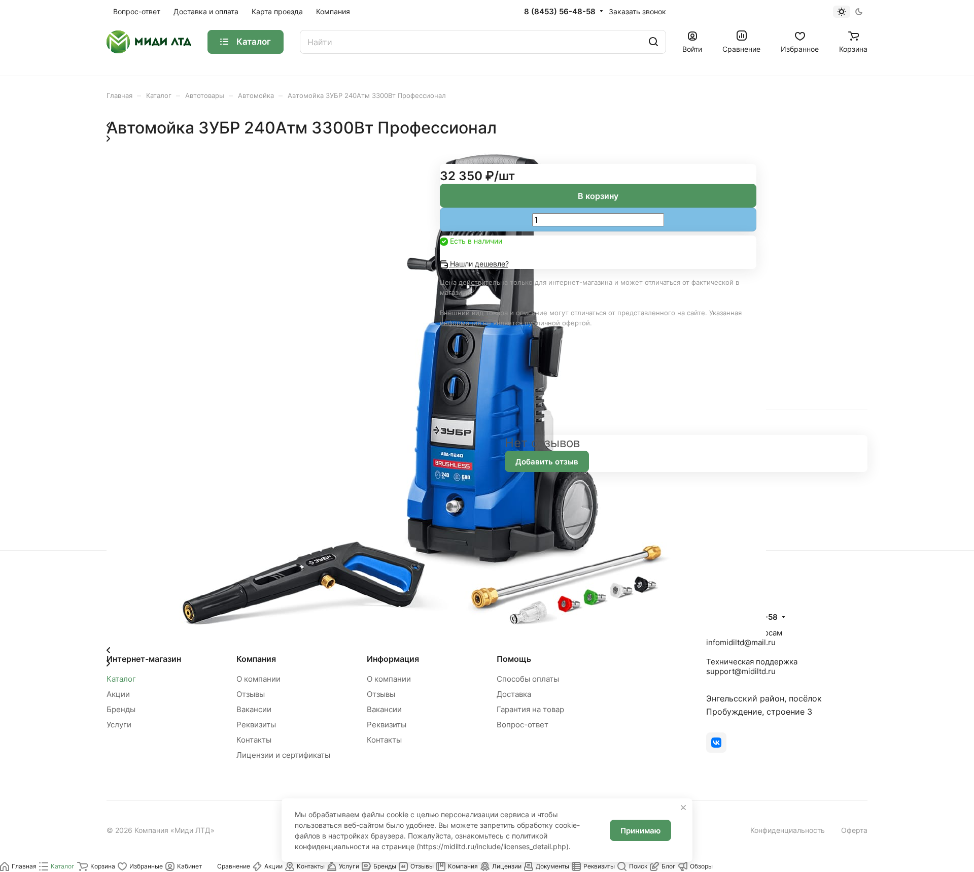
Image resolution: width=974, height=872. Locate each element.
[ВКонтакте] (716, 742)
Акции (118, 694)
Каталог (121, 679)
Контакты (253, 740)
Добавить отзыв (546, 461)
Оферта (854, 830)
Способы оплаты (528, 679)
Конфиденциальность (787, 830)
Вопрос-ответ (522, 724)
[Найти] (653, 42)
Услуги (119, 724)
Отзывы (250, 694)
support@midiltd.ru (741, 671)
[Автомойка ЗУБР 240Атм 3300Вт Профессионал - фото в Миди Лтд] (436, 636)
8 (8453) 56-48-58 (560, 11)
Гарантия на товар (530, 709)
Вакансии (253, 709)
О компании (258, 679)
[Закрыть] (683, 807)
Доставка (514, 694)
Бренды (121, 709)
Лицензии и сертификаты (283, 755)
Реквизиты (256, 724)
